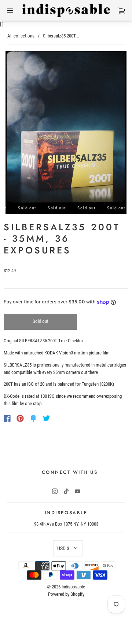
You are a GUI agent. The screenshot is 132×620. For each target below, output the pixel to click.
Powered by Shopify (66, 594)
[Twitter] (46, 418)
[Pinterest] (20, 418)
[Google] (61, 418)
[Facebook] (7, 418)
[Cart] (121, 10)
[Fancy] (33, 418)
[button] (67, 548)
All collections (20, 36)
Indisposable (73, 587)
